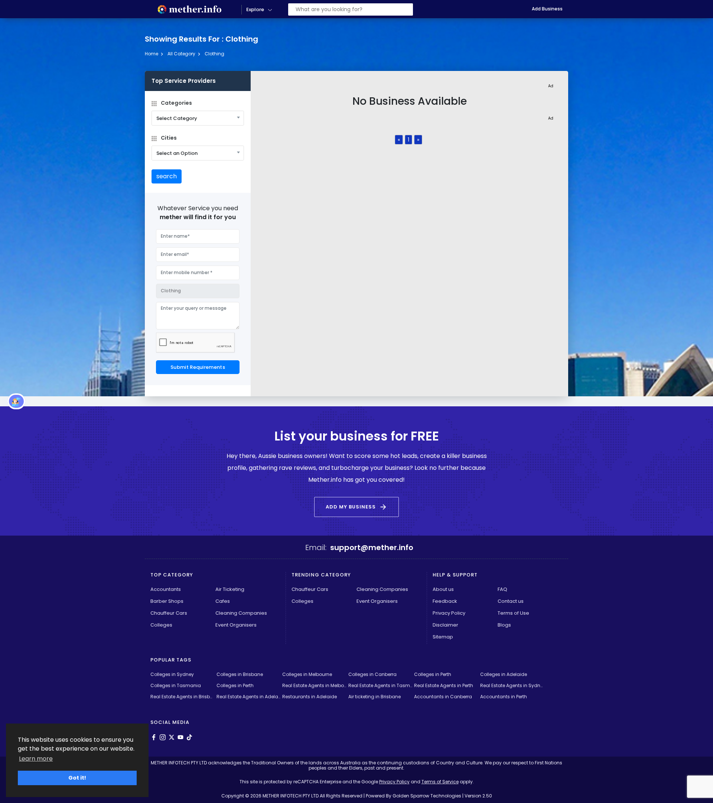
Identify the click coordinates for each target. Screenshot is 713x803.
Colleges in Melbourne (307, 674)
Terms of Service (440, 781)
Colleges (161, 624)
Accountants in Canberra (443, 696)
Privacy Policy (449, 613)
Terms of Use (513, 613)
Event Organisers (236, 624)
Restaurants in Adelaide (309, 696)
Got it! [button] (77, 777)
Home (151, 54)
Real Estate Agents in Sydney (512, 685)
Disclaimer (445, 624)
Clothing (214, 54)
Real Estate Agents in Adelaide (248, 696)
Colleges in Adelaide (503, 674)
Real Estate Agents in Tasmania (380, 685)
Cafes (222, 601)
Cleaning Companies (241, 613)
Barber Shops (166, 601)
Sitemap (443, 636)
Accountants (165, 589)
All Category (181, 54)
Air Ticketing (229, 589)
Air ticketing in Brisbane (374, 696)
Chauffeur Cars (168, 613)
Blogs (504, 624)
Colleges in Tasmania (175, 685)
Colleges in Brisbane (239, 674)
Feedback (445, 601)
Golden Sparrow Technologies (427, 796)
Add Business (547, 9)
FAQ (502, 589)
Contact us (511, 601)
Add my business (356, 507)
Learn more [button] (36, 758)
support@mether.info (371, 547)
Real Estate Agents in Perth (443, 685)
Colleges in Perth (432, 674)
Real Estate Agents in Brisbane (182, 696)
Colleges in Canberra (372, 674)
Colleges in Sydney (172, 674)
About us (443, 589)
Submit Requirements (197, 367)
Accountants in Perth (503, 696)
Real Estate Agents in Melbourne (314, 685)
